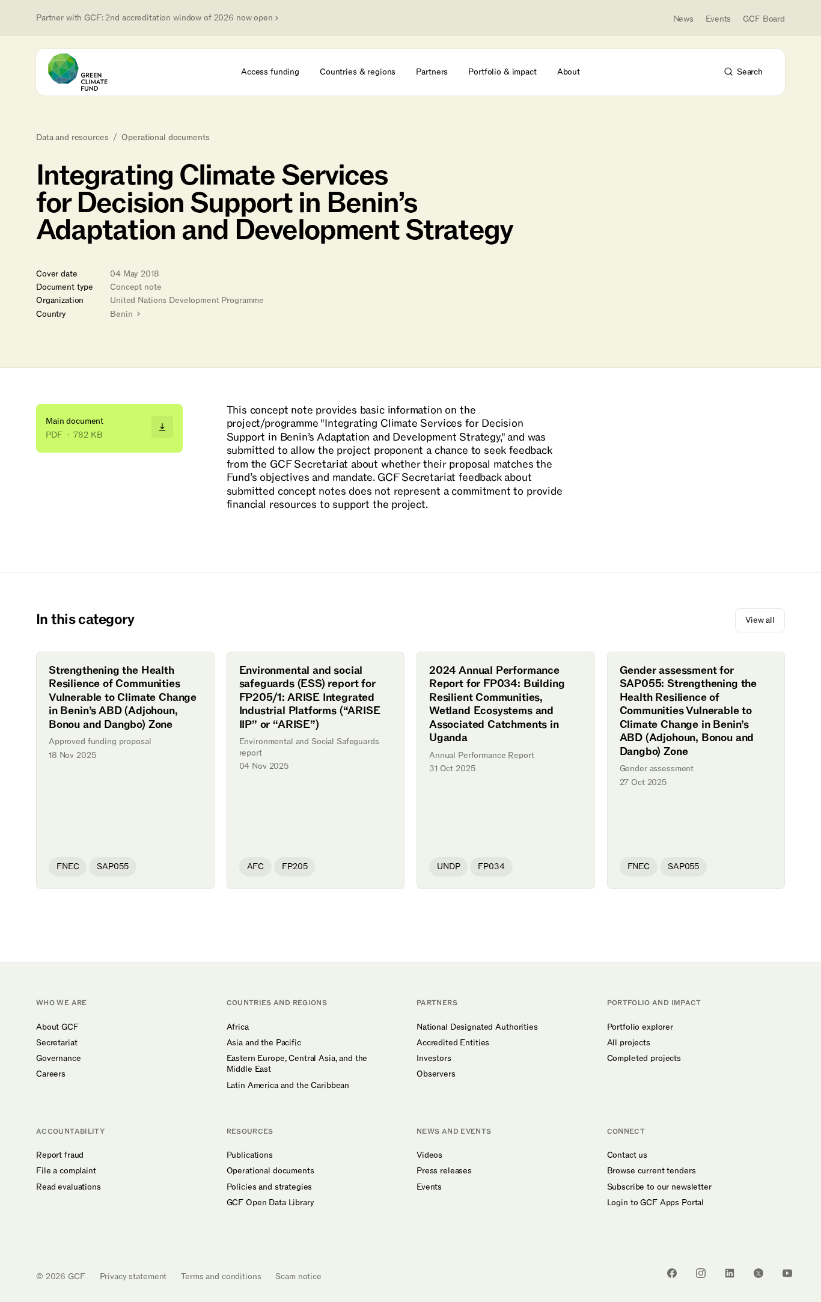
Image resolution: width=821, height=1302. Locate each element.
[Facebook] (672, 1273)
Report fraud (60, 1155)
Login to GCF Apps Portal (655, 1202)
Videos (429, 1155)
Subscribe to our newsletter (659, 1187)
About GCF (57, 1027)
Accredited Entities (453, 1043)
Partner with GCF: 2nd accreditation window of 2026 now (154, 18)
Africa (238, 1027)
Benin (122, 314)
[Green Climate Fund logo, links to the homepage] (84, 72)
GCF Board (764, 19)
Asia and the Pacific (264, 1043)
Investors (434, 1058)
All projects (628, 1043)
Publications (250, 1155)
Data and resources (72, 137)
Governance (58, 1058)
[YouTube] (787, 1273)
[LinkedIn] (729, 1273)
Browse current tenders (651, 1171)
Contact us (627, 1155)
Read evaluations (68, 1187)
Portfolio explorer (640, 1027)
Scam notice (298, 1276)
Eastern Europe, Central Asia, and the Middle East (297, 1064)
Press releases (444, 1171)
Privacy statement (133, 1276)
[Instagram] (701, 1273)
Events (718, 19)
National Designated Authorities (477, 1027)
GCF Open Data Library (270, 1202)
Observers (436, 1074)
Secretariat (56, 1043)
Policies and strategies (270, 1187)
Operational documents (165, 137)
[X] (758, 1273)
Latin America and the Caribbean (288, 1085)
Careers (51, 1074)
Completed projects (644, 1058)
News (683, 19)
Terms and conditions (221, 1276)
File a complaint (66, 1171)
